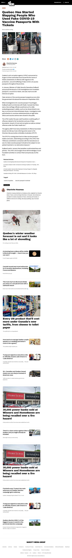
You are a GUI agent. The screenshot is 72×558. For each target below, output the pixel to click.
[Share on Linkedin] (10, 59)
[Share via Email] (15, 59)
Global (39, 552)
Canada (26, 552)
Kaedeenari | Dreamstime (8, 53)
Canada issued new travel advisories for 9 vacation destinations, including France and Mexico (15, 268)
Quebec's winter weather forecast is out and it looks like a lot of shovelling (20, 236)
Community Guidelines (49, 546)
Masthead (67, 546)
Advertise (4, 546)
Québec (34, 552)
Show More (6, 185)
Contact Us (21, 546)
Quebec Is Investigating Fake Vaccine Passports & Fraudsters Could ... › (20, 161)
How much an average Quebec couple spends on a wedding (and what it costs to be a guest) (16, 341)
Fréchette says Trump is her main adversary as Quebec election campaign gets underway (14, 490)
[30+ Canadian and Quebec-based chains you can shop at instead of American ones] (34, 374)
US (30, 552)
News (3, 8)
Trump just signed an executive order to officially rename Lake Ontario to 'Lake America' (15, 356)
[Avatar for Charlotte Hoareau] (3, 190)
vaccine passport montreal (22, 180)
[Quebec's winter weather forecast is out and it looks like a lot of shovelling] (21, 220)
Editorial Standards (59, 546)
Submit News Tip (38, 546)
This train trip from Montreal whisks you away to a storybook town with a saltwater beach (15, 283)
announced (5, 89)
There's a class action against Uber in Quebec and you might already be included (16, 432)
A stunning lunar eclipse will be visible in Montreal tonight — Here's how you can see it (15, 253)
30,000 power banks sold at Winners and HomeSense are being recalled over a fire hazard (21, 414)
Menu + (3, 2)
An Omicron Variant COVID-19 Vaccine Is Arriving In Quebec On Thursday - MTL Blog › (21, 165)
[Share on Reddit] (8, 59)
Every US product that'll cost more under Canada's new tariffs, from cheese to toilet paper (21, 323)
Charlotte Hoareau (12, 63)
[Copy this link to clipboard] (17, 59)
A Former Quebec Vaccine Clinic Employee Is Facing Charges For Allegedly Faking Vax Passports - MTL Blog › (20, 170)
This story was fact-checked (8, 69)
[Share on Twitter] (13, 59)
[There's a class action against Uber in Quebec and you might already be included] (34, 433)
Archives (10, 546)
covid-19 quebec (8, 180)
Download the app (29, 546)
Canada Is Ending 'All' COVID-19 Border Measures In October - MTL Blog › (20, 173)
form (3, 155)
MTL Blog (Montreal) (46, 552)
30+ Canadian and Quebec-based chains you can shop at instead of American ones (14, 373)
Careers (15, 546)
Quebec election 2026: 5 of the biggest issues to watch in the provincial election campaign (13, 522)
